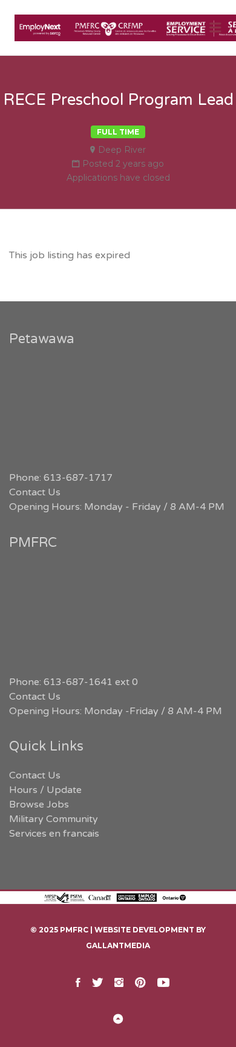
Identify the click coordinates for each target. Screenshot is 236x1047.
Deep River (122, 149)
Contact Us (35, 492)
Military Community (53, 819)
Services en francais (54, 834)
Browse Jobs (39, 804)
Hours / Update (45, 790)
